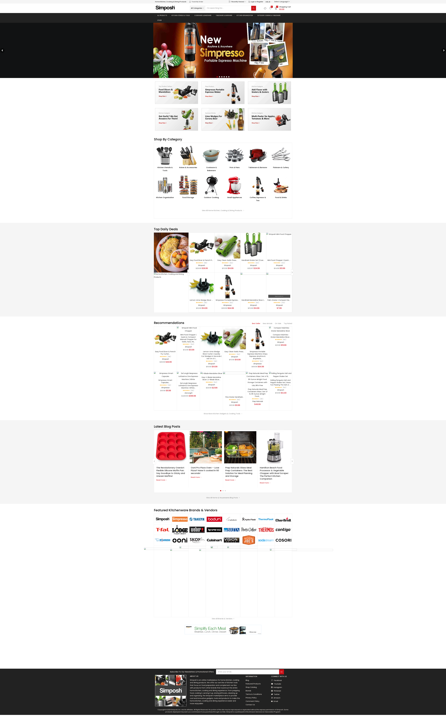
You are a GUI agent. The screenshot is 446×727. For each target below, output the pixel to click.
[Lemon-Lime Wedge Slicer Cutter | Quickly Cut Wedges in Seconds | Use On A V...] (201, 285)
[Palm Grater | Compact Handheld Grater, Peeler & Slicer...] (279, 285)
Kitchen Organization (245, 15)
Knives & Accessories (188, 167)
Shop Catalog (251, 687)
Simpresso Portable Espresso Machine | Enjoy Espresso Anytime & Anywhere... (257, 355)
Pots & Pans (235, 167)
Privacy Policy (251, 698)
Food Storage (188, 197)
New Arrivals (267, 323)
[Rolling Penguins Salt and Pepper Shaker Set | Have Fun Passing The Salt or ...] (280, 375)
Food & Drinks (281, 197)
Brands (248, 691)
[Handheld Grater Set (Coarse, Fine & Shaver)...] (253, 245)
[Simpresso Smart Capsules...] (165, 375)
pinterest (277, 691)
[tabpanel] (171, 459)
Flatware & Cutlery (281, 167)
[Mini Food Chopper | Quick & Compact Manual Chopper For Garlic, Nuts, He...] (279, 245)
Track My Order (197, 2)
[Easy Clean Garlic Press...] (227, 245)
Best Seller (256, 323)
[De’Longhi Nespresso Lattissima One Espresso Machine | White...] (188, 376)
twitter (276, 694)
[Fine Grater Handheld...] (234, 383)
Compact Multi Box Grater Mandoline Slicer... (280, 336)
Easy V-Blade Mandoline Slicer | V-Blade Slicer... (211, 378)
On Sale (278, 323)
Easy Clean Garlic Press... (227, 260)
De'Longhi (188, 393)
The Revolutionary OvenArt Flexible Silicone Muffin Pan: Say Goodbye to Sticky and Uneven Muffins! (170, 471)
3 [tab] (225, 490)
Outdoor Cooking (211, 197)
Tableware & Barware (224, 15)
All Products (162, 15)
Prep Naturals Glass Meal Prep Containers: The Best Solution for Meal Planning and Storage (238, 471)
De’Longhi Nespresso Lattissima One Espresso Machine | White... (188, 385)
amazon (276, 698)
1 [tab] (220, 490)
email (275, 701)
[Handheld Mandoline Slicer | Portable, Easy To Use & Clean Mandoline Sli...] (253, 285)
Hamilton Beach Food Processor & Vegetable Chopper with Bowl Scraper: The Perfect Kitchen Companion (274, 473)
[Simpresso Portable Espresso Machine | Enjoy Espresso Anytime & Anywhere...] (227, 285)
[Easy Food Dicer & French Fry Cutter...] (201, 245)
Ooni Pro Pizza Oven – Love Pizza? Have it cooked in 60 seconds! (205, 470)
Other (159, 20)
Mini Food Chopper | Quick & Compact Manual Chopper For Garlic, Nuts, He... (188, 338)
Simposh (201, 265)
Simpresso (227, 305)
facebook (277, 680)
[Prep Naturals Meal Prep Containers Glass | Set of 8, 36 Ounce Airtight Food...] (257, 379)
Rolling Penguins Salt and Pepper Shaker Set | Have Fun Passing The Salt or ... (280, 382)
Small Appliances (234, 197)
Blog (247, 680)
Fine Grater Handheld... (234, 397)
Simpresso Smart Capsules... (165, 381)
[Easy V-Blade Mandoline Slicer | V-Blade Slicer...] (211, 373)
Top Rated (288, 323)
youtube (277, 684)
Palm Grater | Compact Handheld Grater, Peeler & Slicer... (290, 300)
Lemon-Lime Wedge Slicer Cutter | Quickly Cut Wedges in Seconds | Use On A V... (211, 355)
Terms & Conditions (254, 694)
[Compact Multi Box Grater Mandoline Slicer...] (280, 329)
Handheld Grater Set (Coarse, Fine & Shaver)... (260, 260)
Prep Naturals (257, 401)
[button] (269, 1)
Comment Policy (252, 701)
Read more (160, 480)
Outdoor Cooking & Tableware (268, 15)
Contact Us (250, 705)
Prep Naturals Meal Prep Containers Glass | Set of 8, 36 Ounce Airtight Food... (257, 392)
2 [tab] (223, 490)
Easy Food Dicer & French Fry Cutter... (205, 260)
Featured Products (253, 684)
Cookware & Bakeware (202, 15)
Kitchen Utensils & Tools (181, 15)
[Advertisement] (223, 652)
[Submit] (281, 671)
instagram (277, 687)
